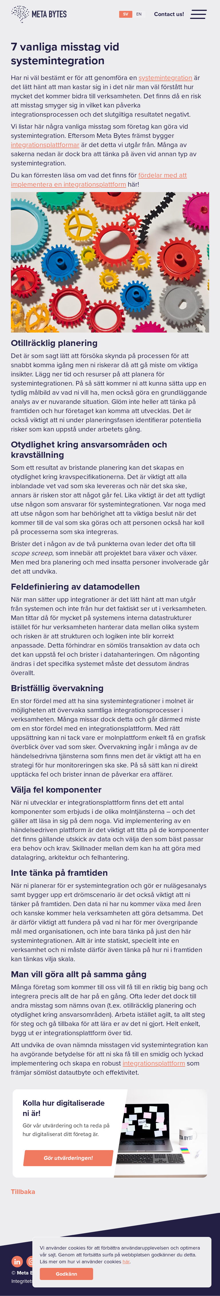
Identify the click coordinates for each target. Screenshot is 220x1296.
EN (139, 14)
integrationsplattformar (45, 145)
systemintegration (165, 78)
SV (125, 14)
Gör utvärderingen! (68, 1158)
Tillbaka (23, 1192)
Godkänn (66, 1274)
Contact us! (169, 14)
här (126, 1261)
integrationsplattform (154, 1063)
